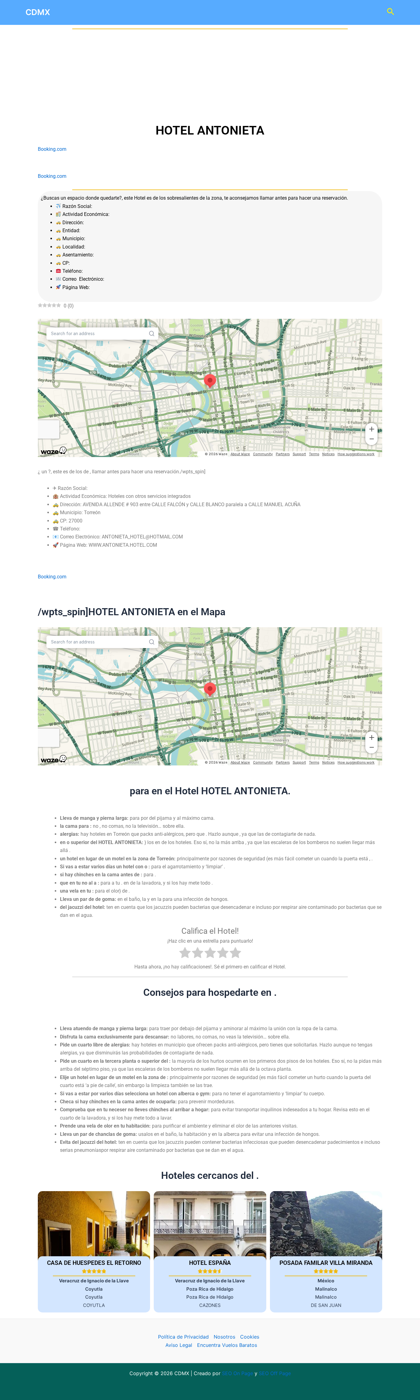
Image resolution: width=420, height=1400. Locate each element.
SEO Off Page (275, 1373)
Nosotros (224, 1337)
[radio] (185, 954)
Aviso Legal (178, 1345)
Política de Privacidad (183, 1337)
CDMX (38, 12)
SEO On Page (237, 1373)
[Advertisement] (210, 76)
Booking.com (52, 149)
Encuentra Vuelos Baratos (227, 1345)
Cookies (249, 1337)
